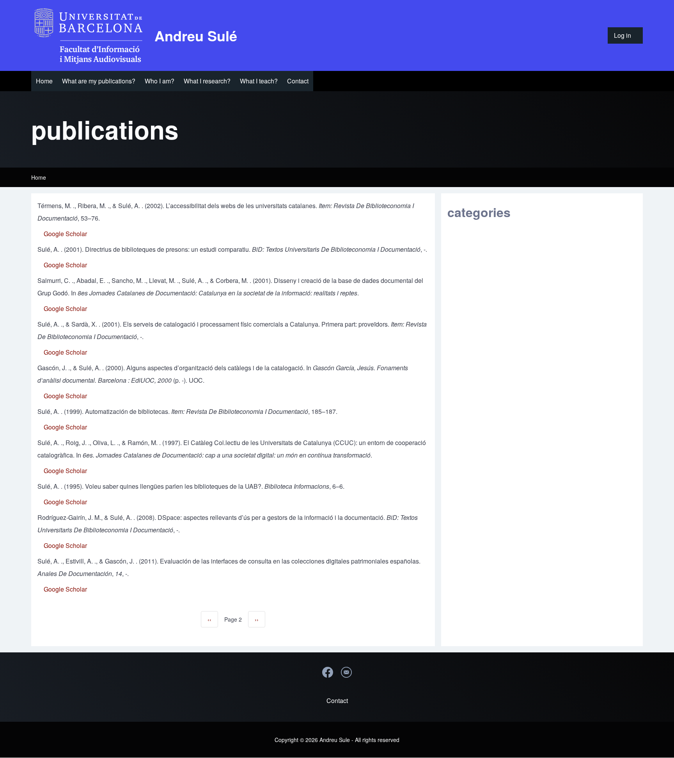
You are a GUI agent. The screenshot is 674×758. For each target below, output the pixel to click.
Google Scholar (65, 233)
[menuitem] (625, 35)
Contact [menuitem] (337, 700)
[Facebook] (327, 672)
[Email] (346, 672)
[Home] (90, 35)
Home (38, 177)
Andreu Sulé (195, 35)
